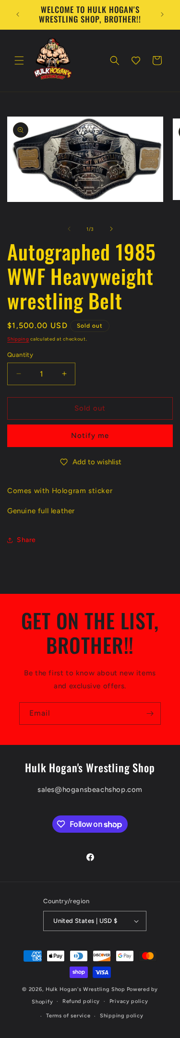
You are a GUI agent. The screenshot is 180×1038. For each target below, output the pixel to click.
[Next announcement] (162, 14)
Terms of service (68, 1016)
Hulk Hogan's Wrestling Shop (85, 989)
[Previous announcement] (17, 14)
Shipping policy (122, 1016)
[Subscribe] (149, 713)
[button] (19, 60)
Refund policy (81, 1001)
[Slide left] (69, 228)
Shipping (18, 339)
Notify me (90, 435)
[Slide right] (111, 228)
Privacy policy (128, 1001)
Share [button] (26, 540)
